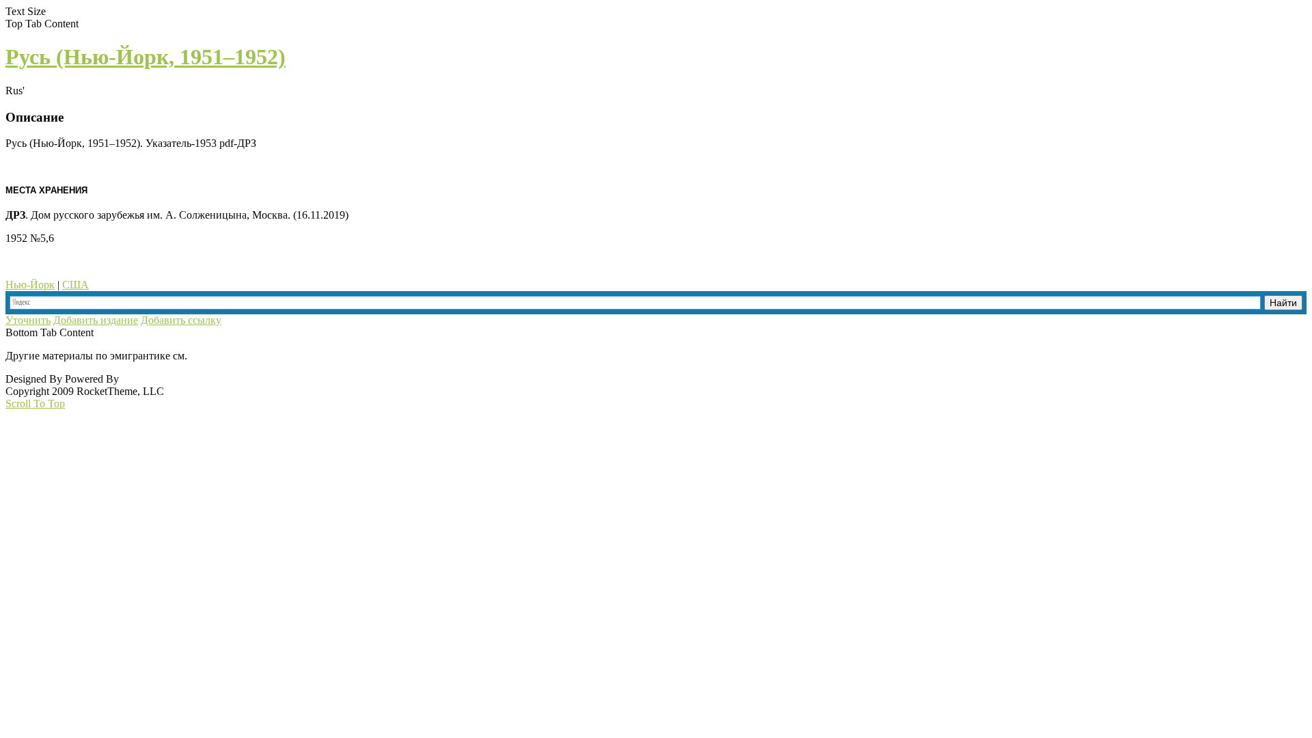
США (75, 284)
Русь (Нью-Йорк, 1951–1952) (145, 56)
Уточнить (28, 320)
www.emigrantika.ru (238, 355)
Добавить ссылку (181, 320)
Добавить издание (95, 320)
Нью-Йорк (30, 284)
